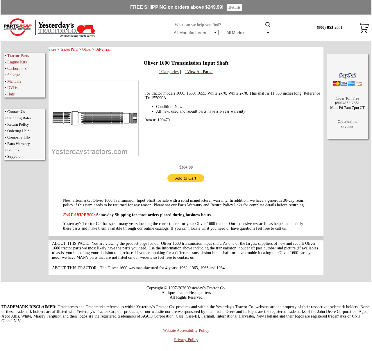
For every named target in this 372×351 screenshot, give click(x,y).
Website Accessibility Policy (186, 330)
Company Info (18, 137)
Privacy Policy (186, 340)
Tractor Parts (18, 56)
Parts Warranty (18, 143)
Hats (11, 94)
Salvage (13, 75)
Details (234, 7)
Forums (13, 150)
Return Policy (18, 124)
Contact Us (16, 111)
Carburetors (16, 68)
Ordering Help (18, 131)
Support (13, 156)
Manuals (14, 81)
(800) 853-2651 (330, 27)
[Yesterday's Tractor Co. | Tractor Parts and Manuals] (49, 36)
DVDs (12, 88)
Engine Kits (17, 62)
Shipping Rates (19, 118)
